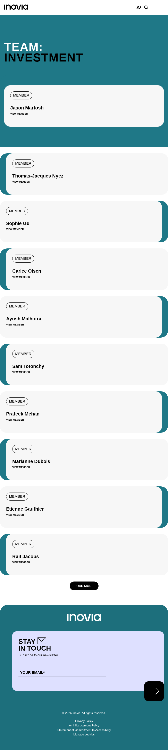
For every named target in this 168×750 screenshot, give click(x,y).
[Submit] (154, 691)
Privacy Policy (84, 721)
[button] (159, 7)
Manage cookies (84, 734)
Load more (84, 586)
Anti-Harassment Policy (84, 725)
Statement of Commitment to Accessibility (84, 730)
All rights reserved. (94, 713)
